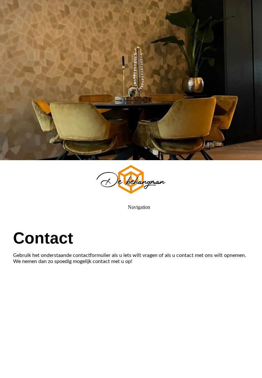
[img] (131, 80)
